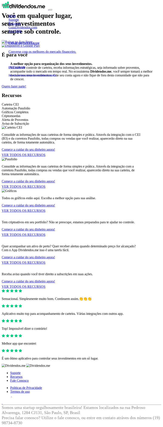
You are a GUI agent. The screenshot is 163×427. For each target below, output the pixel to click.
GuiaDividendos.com (22, 27)
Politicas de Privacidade (26, 388)
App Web (15, 31)
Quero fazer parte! (14, 86)
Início (12, 16)
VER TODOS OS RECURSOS (23, 155)
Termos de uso (20, 391)
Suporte (13, 19)
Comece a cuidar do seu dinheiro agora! (28, 149)
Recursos (14, 23)
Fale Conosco (19, 380)
